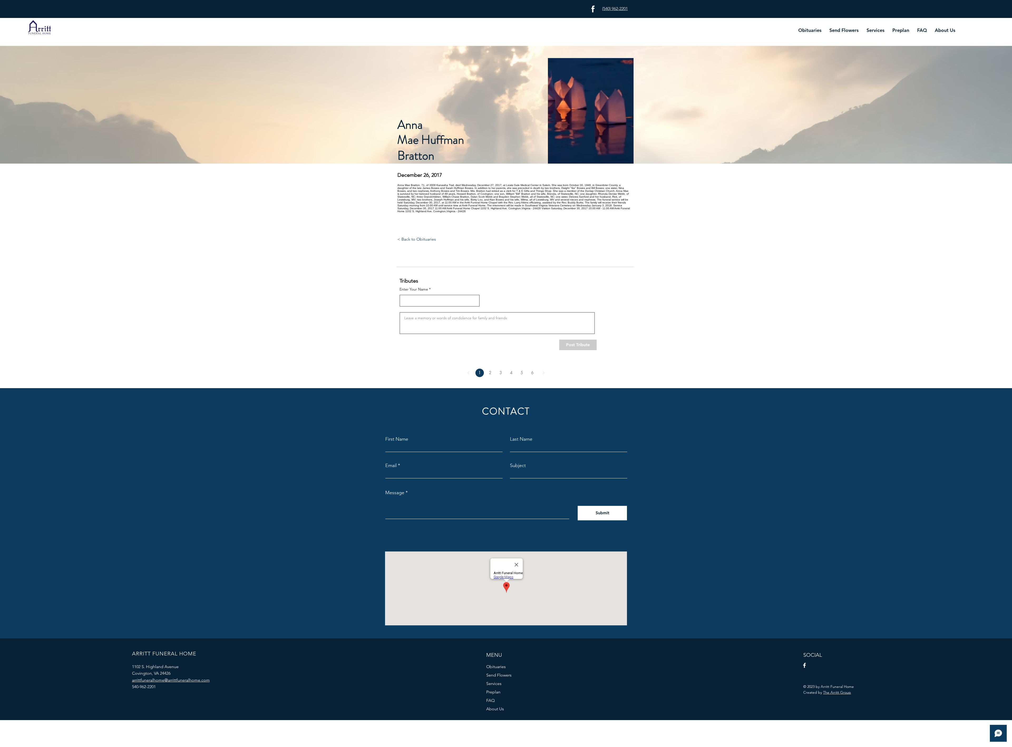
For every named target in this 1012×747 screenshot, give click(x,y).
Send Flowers (499, 675)
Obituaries (496, 666)
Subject (518, 465)
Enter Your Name (414, 289)
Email (391, 465)
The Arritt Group (837, 692)
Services (494, 683)
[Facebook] (804, 665)
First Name (396, 439)
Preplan (493, 691)
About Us (495, 708)
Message (394, 492)
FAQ (490, 700)
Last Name (521, 439)
